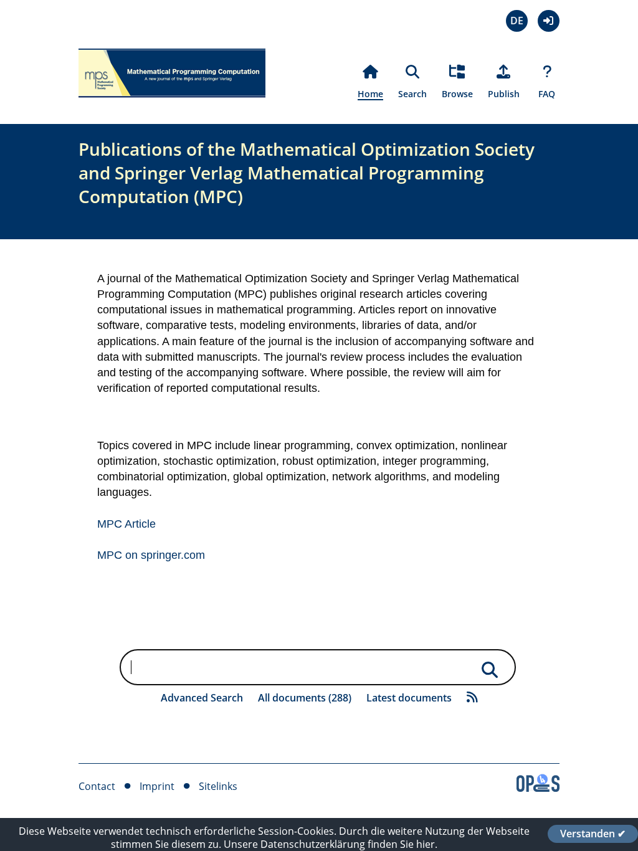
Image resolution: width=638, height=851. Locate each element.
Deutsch (517, 21)
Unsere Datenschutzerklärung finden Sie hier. (330, 844)
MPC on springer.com (151, 555)
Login (548, 21)
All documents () (304, 698)
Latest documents (409, 698)
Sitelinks (218, 786)
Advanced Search (202, 698)
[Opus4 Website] (538, 788)
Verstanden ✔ (593, 833)
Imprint (157, 786)
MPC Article (126, 524)
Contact (97, 786)
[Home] (172, 105)
